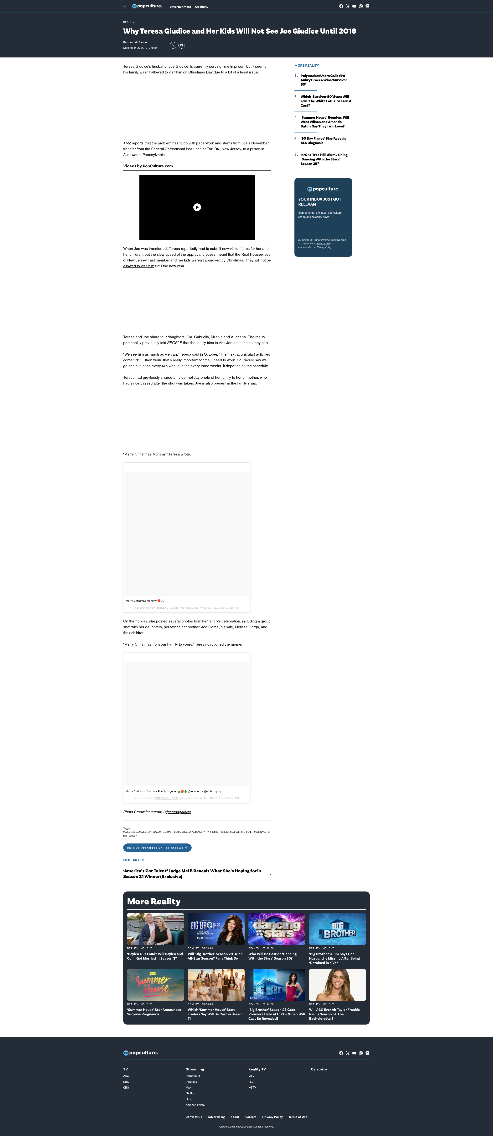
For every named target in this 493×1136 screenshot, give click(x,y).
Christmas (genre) (170, 831)
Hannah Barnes (137, 42)
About (235, 1116)
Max (188, 1087)
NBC (126, 1082)
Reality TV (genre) (207, 831)
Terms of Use (323, 243)
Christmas (196, 71)
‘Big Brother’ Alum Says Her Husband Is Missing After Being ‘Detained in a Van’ (334, 958)
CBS (126, 1087)
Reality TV (257, 1069)
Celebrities (130, 831)
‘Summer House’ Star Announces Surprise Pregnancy (154, 1011)
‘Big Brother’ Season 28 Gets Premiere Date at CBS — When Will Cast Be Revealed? (276, 1013)
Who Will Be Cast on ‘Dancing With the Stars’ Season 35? (272, 955)
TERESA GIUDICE (166, 607)
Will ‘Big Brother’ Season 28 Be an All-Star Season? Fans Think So (215, 955)
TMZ (127, 142)
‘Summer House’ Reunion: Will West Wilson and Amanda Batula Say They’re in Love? (325, 121)
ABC (126, 1076)
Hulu (189, 1099)
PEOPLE (174, 342)
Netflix (190, 1093)
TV (125, 1069)
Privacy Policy (324, 247)
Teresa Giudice (135, 66)
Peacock (191, 1082)
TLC (251, 1082)
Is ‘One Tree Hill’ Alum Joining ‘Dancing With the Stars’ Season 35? (324, 159)
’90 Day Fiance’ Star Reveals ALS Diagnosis (323, 140)
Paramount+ (194, 1076)
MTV (251, 1076)
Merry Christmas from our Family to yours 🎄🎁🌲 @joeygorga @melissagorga (174, 791)
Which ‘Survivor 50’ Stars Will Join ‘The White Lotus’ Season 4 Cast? (326, 100)
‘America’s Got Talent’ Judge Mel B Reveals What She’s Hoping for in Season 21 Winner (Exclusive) (192, 873)
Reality (128, 22)
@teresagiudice (178, 811)
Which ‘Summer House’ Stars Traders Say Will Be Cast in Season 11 (216, 1013)
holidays (188, 831)
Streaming (195, 1069)
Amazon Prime (195, 1105)
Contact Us (194, 1116)
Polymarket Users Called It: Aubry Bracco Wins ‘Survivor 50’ (324, 80)
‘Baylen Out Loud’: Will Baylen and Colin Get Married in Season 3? (155, 955)
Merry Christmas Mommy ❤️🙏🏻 (145, 600)
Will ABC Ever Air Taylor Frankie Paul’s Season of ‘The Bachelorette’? (334, 1013)
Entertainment (180, 6)
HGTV (252, 1087)
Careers (251, 1116)
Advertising (216, 1116)
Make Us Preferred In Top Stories (156, 848)
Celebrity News (148, 831)
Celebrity (201, 6)
